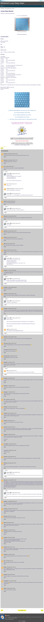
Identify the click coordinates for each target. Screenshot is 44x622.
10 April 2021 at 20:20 (12, 370)
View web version (22, 612)
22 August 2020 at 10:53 (16, 492)
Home (22, 610)
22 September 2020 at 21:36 (12, 508)
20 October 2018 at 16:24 (16, 223)
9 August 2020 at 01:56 (12, 456)
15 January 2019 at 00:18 (12, 287)
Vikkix (5, 588)
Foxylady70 (6, 580)
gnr (4, 560)
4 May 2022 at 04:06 (11, 574)
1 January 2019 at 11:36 (16, 258)
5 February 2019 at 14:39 (12, 336)
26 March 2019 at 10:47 (13, 349)
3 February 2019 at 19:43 (12, 308)
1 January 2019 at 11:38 (16, 278)
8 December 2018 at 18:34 (10, 243)
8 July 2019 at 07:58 (11, 378)
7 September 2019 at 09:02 (10, 399)
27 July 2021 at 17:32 (9, 560)
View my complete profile (9, 619)
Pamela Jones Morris (10, 188)
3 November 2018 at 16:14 (12, 237)
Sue (4, 166)
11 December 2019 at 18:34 (12, 406)
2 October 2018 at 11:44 (12, 183)
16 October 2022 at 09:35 (10, 588)
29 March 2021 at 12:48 (12, 516)
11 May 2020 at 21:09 (11, 434)
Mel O (8, 370)
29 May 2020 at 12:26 (12, 450)
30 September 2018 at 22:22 (12, 153)
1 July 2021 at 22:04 (11, 554)
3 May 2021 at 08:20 (11, 537)
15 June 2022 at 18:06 (12, 580)
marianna (8, 173)
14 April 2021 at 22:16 (13, 329)
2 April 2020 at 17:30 (11, 420)
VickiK (8, 329)
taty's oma (6, 343)
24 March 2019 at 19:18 (12, 343)
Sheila (5, 567)
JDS (4, 243)
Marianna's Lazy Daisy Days (12, 3)
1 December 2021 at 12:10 (11, 567)
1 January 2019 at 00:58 (12, 270)
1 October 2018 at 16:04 (16, 173)
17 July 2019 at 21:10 (11, 385)
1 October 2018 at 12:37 (10, 166)
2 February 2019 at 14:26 (12, 293)
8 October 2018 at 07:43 (11, 201)
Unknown (5, 153)
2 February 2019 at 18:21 (16, 300)
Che (4, 399)
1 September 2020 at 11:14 (12, 501)
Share (2, 148)
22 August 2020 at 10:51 (16, 472)
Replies (6, 171)
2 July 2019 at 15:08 (11, 362)
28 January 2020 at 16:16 (12, 413)
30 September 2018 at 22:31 (12, 160)
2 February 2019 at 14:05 (19, 188)
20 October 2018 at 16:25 (16, 208)
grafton (5, 201)
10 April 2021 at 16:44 (10, 522)
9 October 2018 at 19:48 (12, 216)
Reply (5, 156)
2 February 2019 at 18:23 (16, 193)
